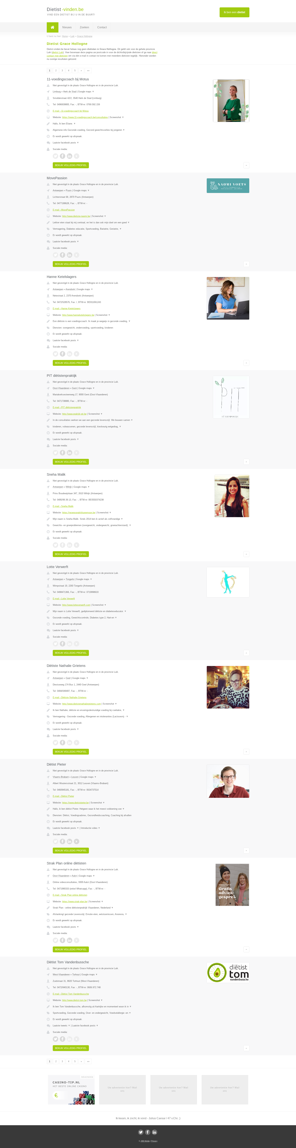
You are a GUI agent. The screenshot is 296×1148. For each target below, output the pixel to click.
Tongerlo (70, 579)
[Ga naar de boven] (246, 165)
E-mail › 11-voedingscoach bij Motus (71, 111)
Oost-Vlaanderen (61, 388)
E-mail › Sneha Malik (63, 506)
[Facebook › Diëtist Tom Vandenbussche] (62, 1039)
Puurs (69, 190)
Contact (102, 27)
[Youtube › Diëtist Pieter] (76, 841)
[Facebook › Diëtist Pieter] (62, 841)
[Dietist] (52, 27)
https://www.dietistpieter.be (75, 802)
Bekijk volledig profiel (71, 165)
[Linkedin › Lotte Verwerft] (69, 643)
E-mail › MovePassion (64, 210)
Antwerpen (58, 190)
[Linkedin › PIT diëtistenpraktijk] (69, 452)
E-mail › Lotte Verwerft (64, 598)
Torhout (76, 974)
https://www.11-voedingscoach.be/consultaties (85, 117)
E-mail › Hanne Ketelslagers (67, 308)
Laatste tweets (61, 1025)
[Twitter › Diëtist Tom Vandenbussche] (55, 1039)
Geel (68, 678)
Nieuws (67, 27)
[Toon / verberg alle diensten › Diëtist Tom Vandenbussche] (105, 1013)
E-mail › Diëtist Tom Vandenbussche (71, 994)
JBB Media (145, 1141)
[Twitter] (141, 1132)
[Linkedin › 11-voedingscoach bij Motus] (69, 156)
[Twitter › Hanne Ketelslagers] (55, 354)
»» (88, 70)
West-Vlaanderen (61, 974)
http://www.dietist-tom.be (74, 1000)
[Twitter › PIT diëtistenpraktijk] (55, 452)
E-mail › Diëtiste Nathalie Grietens (70, 697)
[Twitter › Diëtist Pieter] (55, 841)
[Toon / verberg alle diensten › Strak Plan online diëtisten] (105, 914)
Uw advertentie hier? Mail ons (122, 1089)
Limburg (57, 91)
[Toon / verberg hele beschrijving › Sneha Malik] (105, 519)
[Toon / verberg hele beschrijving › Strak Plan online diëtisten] (105, 907)
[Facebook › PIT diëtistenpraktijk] (62, 452)
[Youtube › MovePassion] (76, 255)
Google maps (86, 91)
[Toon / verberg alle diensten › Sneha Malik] (105, 525)
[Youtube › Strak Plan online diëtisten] (76, 940)
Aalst (74, 876)
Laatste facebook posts (66, 142)
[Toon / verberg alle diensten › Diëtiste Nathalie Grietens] (105, 716)
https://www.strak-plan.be (74, 901)
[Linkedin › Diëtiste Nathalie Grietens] (69, 742)
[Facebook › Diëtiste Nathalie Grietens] (62, 742)
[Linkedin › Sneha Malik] (69, 545)
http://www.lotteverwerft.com (76, 605)
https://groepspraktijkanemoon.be (78, 512)
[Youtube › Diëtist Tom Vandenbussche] (76, 1039)
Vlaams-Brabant (61, 777)
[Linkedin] (154, 1132)
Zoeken (84, 27)
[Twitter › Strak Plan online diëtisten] (55, 940)
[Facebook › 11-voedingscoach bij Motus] (62, 156)
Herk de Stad (69, 91)
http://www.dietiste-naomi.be (76, 216)
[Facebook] (147, 1132)
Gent (74, 388)
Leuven (74, 777)
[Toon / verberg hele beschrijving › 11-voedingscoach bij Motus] (105, 123)
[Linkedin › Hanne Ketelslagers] (69, 354)
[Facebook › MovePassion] (62, 255)
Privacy (154, 1141)
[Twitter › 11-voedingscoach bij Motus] (55, 156)
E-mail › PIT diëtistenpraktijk (67, 407)
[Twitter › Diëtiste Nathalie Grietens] (55, 742)
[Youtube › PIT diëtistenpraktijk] (76, 452)
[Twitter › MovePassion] (55, 255)
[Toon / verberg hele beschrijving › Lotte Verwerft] (105, 611)
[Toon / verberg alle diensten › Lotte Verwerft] (105, 617)
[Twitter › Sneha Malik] (55, 545)
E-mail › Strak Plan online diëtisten (70, 895)
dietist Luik (57, 52)
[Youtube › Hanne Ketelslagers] (76, 354)
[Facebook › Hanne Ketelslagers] (62, 354)
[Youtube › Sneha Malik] (76, 545)
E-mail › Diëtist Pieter (63, 796)
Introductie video (90, 828)
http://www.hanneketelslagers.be (78, 315)
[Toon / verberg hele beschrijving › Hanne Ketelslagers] (105, 321)
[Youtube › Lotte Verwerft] (76, 643)
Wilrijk (69, 487)
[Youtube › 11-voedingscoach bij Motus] (76, 156)
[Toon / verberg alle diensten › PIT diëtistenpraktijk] (105, 426)
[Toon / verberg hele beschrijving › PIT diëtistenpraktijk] (105, 420)
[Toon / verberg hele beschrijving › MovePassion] (105, 222)
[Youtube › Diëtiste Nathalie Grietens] (76, 742)
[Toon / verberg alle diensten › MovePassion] (105, 229)
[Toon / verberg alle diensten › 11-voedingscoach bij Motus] (105, 130)
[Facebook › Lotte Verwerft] (62, 643)
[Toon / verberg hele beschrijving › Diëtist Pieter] (105, 809)
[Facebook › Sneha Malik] (62, 545)
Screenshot (117, 117)
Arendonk (70, 289)
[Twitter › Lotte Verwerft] (55, 643)
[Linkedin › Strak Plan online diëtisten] (69, 940)
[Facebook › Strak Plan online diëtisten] (62, 940)
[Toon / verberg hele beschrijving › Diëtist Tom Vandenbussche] (105, 1006)
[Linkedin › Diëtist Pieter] (69, 841)
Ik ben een (234, 12)
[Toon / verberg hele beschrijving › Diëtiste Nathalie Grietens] (105, 710)
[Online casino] (73, 1091)
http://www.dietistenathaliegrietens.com (81, 704)
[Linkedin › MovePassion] (69, 255)
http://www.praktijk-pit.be (74, 414)
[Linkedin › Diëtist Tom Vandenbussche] (69, 1039)
